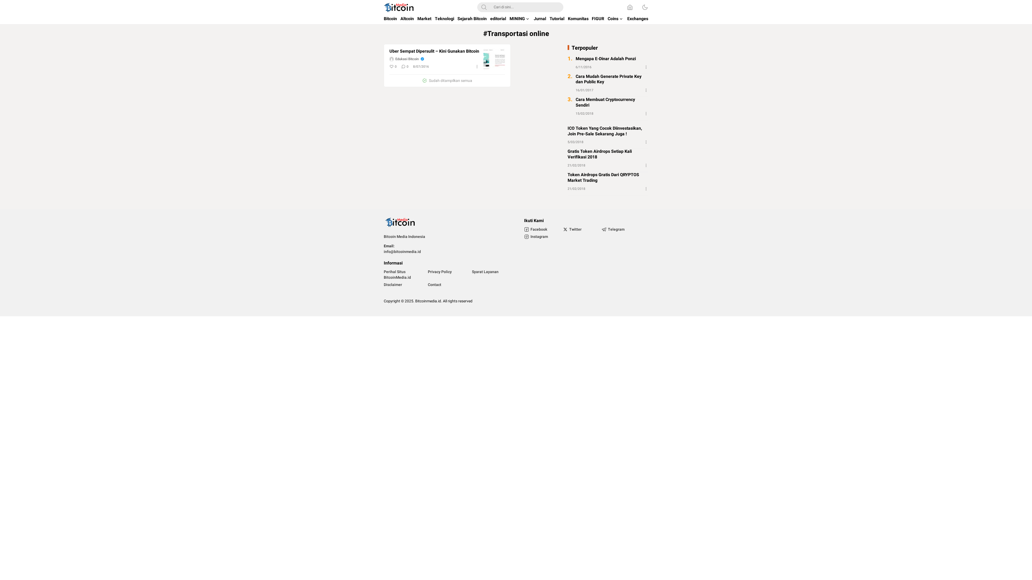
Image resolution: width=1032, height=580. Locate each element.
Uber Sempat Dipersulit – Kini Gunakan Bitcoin (434, 51)
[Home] (630, 7)
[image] (494, 59)
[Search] (484, 7)
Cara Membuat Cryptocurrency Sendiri (605, 102)
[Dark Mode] (645, 7)
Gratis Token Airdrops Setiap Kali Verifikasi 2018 (600, 154)
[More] (477, 66)
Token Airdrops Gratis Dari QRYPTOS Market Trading (603, 177)
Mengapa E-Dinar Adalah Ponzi (606, 59)
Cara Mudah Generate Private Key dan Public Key (609, 79)
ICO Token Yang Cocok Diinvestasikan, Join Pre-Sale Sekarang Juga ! (605, 131)
